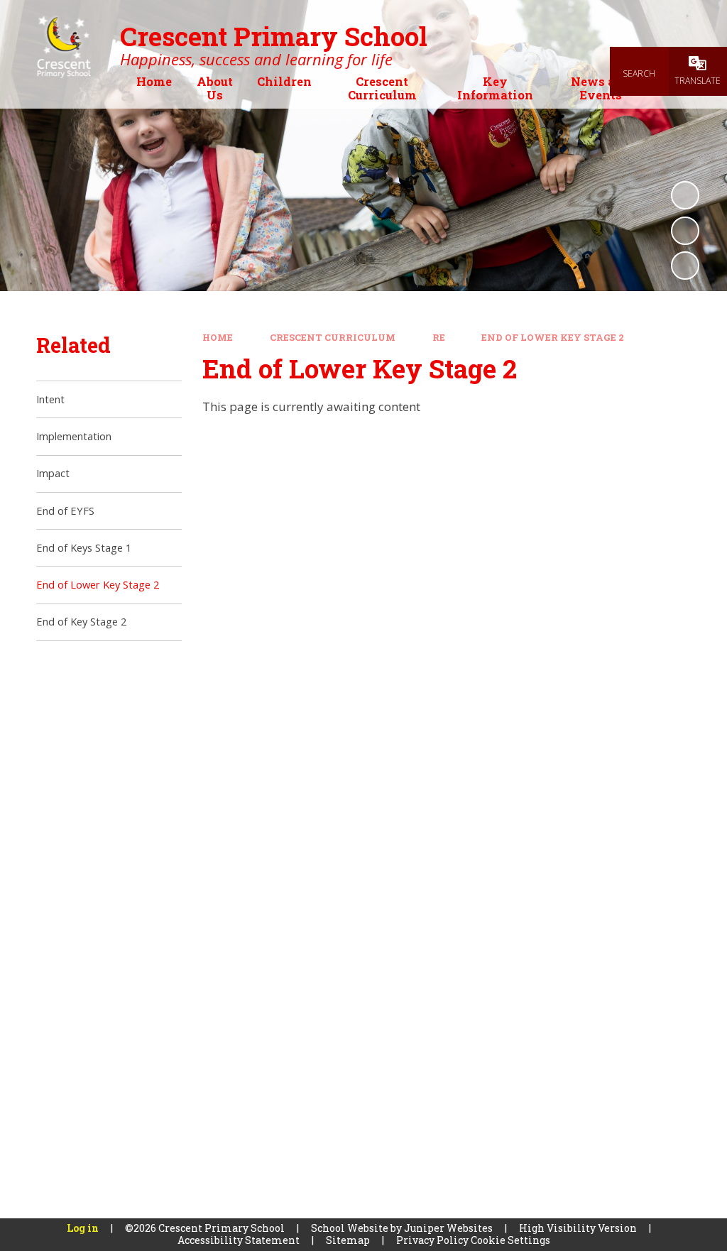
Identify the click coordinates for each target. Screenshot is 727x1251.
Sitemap (348, 1240)
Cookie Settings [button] (510, 1240)
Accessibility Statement (238, 1240)
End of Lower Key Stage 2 (552, 337)
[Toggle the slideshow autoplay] (685, 195)
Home (217, 337)
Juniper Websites (448, 1228)
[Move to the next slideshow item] (685, 265)
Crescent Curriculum (332, 337)
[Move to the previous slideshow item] (685, 231)
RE (438, 337)
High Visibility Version (578, 1228)
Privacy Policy (432, 1240)
